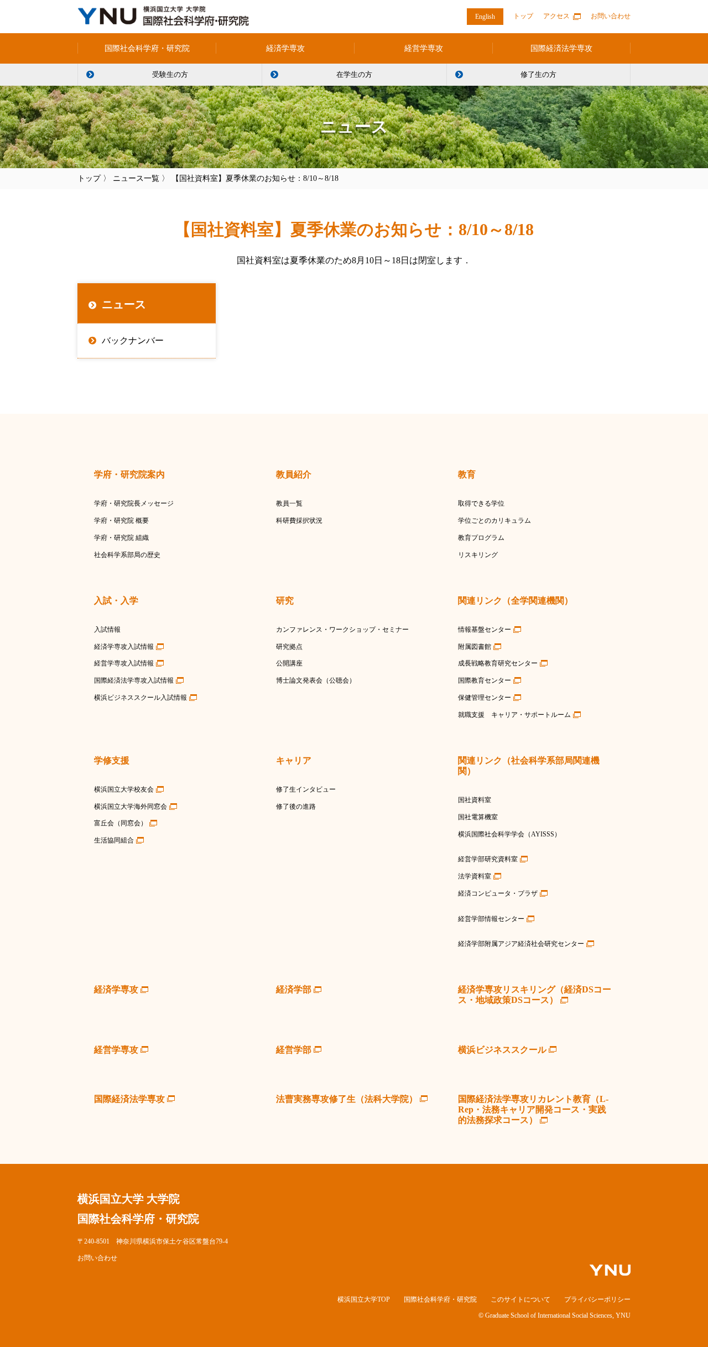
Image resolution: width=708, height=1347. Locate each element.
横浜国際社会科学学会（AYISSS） (509, 834)
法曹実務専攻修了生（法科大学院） (347, 1099)
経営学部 (293, 1049)
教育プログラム (481, 538)
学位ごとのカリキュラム (494, 520)
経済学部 (293, 989)
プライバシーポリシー (597, 1299)
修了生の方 (538, 74)
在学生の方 (354, 74)
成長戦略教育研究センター (498, 663)
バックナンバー (133, 340)
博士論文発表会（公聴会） (316, 680)
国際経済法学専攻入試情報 (134, 680)
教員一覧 (289, 503)
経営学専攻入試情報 (124, 663)
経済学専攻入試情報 (124, 647)
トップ (523, 16)
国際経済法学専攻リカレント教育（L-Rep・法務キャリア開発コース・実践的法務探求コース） (533, 1109)
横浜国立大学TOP (363, 1299)
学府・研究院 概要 (121, 520)
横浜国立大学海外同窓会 (130, 806)
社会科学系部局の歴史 (127, 555)
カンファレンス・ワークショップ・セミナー (342, 629)
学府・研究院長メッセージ (134, 503)
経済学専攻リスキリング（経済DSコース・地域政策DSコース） (534, 995)
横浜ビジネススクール (502, 1049)
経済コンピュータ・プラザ (498, 893)
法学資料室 (474, 876)
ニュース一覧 (136, 178)
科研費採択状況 (299, 520)
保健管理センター (484, 697)
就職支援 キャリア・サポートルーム (514, 715)
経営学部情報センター (491, 919)
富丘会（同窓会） (120, 823)
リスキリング (478, 555)
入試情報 (107, 629)
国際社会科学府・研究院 (147, 48)
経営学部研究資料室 (488, 859)
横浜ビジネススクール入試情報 (140, 697)
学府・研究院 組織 (121, 538)
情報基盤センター (484, 629)
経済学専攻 (285, 48)
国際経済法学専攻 (561, 48)
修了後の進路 (296, 806)
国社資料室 (474, 800)
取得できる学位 (481, 503)
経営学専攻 (423, 48)
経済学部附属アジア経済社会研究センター (521, 944)
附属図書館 (474, 647)
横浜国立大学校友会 (124, 789)
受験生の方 (170, 74)
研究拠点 (289, 647)
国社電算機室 (478, 817)
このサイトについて (520, 1299)
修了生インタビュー (306, 789)
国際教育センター (484, 680)
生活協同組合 (114, 840)
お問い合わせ (611, 16)
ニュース (124, 304)
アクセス (556, 16)
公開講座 (289, 663)
